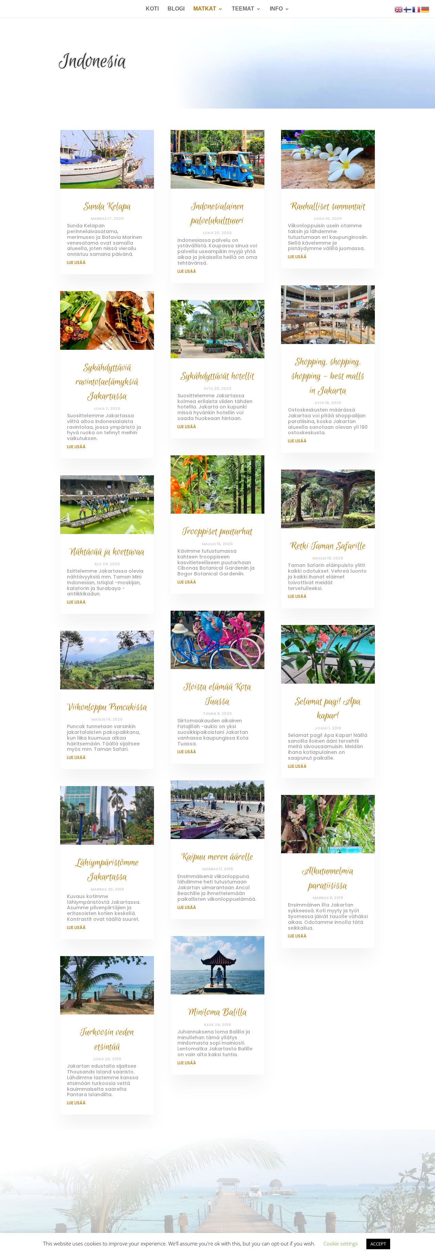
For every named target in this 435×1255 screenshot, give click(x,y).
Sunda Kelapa (107, 206)
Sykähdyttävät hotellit (217, 376)
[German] (425, 9)
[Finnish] (407, 9)
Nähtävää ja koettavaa (107, 552)
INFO (276, 9)
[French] (416, 9)
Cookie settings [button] (341, 1243)
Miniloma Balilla (217, 1012)
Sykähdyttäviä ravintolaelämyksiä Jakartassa (107, 382)
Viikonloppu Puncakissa (107, 707)
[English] (399, 9)
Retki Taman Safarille (328, 546)
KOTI (152, 9)
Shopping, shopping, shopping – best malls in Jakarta (328, 376)
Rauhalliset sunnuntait (328, 206)
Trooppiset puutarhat (217, 531)
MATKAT (204, 9)
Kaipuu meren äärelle (217, 857)
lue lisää (76, 262)
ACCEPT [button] (378, 1244)
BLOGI (176, 9)
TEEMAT (243, 9)
